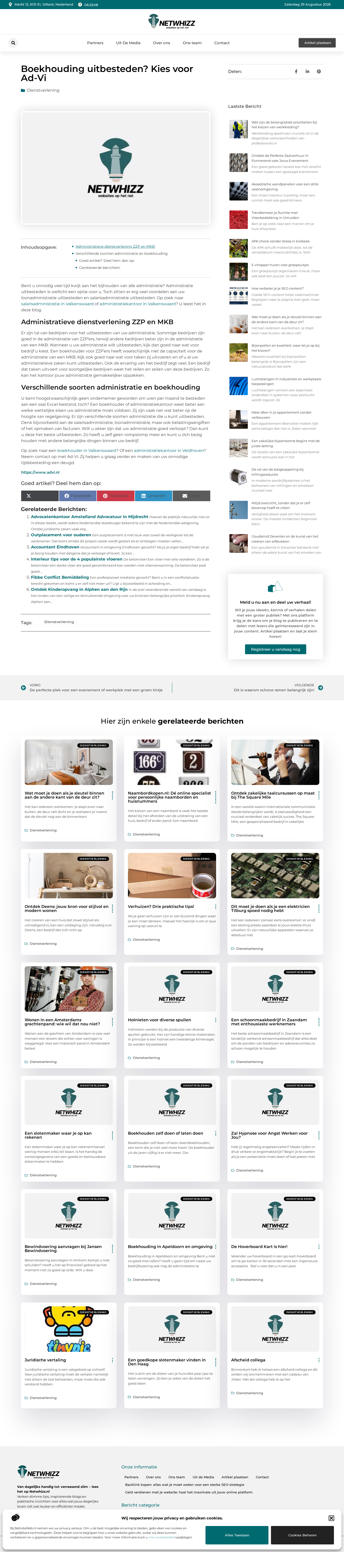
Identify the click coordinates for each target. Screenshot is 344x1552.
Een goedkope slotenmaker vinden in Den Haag (167, 1362)
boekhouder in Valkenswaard (86, 450)
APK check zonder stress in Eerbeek (281, 241)
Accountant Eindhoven (55, 547)
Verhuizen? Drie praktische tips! (161, 906)
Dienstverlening (43, 90)
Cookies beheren (302, 1535)
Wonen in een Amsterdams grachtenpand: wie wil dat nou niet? (62, 1021)
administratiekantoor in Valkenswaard (137, 303)
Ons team (192, 42)
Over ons (161, 42)
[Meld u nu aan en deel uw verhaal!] (275, 586)
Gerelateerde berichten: (99, 267)
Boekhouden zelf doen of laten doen (165, 1133)
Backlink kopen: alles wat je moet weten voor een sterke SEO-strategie (184, 1485)
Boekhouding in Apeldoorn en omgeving (170, 1246)
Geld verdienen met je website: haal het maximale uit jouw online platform (189, 1492)
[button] (331, 1518)
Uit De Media (128, 42)
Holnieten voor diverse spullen (159, 1019)
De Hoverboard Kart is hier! (259, 1246)
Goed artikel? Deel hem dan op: (106, 260)
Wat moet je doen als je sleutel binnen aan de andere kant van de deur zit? (64, 795)
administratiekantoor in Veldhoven (169, 450)
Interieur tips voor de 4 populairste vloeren (76, 559)
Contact (222, 42)
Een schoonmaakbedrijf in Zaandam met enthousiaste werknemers (269, 1021)
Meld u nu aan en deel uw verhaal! (275, 602)
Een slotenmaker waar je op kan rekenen (58, 1135)
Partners (95, 42)
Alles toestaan (237, 1535)
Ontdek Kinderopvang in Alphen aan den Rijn (79, 589)
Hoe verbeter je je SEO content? (278, 288)
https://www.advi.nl (40, 472)
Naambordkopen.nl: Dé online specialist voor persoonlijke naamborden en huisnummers (169, 797)
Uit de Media (203, 1477)
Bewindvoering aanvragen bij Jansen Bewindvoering (63, 1248)
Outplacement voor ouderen (61, 534)
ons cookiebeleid (161, 1537)
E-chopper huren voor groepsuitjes (280, 265)
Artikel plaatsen (235, 1477)
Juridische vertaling (45, 1360)
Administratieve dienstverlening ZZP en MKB (115, 246)
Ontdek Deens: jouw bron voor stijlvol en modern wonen (67, 908)
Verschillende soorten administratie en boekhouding (122, 253)
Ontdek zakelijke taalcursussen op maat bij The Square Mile (273, 795)
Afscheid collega (248, 1360)
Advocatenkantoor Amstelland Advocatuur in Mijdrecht (89, 516)
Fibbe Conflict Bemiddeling (60, 577)
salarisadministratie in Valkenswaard (57, 303)
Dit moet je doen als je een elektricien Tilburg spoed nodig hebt (270, 908)
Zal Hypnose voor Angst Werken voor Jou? (269, 1135)
